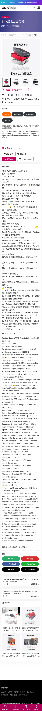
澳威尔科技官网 (23, 695)
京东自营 (7, 120)
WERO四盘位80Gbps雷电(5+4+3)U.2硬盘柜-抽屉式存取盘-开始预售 (31, 655)
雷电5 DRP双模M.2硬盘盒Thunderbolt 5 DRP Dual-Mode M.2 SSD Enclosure (30, 631)
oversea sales (27, 159)
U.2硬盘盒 (28, 35)
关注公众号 (10, 159)
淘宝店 (6, 114)
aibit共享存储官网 (6, 692)
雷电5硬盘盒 (23, 547)
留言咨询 (9, 154)
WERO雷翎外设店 (19, 692)
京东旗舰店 (30, 114)
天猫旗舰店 (17, 114)
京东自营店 (4, 695)
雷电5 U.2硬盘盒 (11, 547)
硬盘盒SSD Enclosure (15, 35)
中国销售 (23, 154)
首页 (4, 35)
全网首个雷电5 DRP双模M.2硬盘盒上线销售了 (11, 629)
